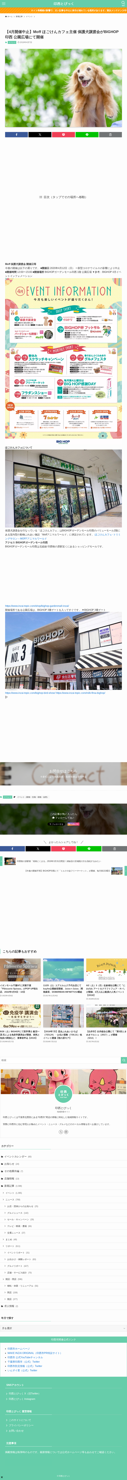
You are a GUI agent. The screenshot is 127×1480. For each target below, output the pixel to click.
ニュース (13, 1199)
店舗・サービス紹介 (19, 1272)
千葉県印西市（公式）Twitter (24, 1361)
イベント (12, 42)
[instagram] (66, 1132)
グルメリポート (17, 1266)
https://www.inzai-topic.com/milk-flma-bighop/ (80, 693)
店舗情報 (11, 1178)
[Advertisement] (63, 164)
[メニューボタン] (3, 3)
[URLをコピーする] (110, 134)
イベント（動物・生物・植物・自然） (33, 797)
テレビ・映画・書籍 (19, 1226)
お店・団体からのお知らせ (22, 1206)
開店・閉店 (14, 1279)
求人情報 (11, 1306)
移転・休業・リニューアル (22, 1286)
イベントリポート (18, 1252)
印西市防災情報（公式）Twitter (25, 1366)
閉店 (12, 1292)
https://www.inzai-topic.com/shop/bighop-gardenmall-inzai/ (37, 606)
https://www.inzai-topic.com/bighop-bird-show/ (30, 693)
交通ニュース (16, 1233)
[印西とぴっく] (64, 3)
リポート (13, 1246)
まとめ (11, 1239)
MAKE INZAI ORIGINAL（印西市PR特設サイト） (35, 1353)
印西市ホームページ (19, 1348)
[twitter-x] (61, 1132)
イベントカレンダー (17, 1156)
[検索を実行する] (124, 1060)
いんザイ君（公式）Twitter (22, 1370)
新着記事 (13, 1186)
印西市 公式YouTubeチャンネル (25, 1357)
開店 (12, 1299)
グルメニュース (17, 1213)
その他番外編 (13, 1171)
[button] (16, 134)
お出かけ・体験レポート (21, 1259)
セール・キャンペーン (20, 1219)
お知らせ (11, 1164)
